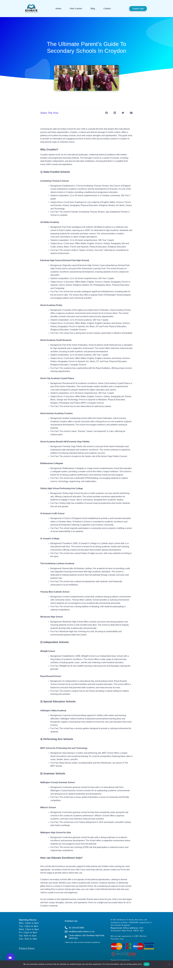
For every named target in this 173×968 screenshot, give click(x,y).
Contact (107, 8)
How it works (76, 8)
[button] (10, 957)
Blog (93, 8)
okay (146, 964)
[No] (169, 964)
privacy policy (132, 964)
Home (58, 8)
